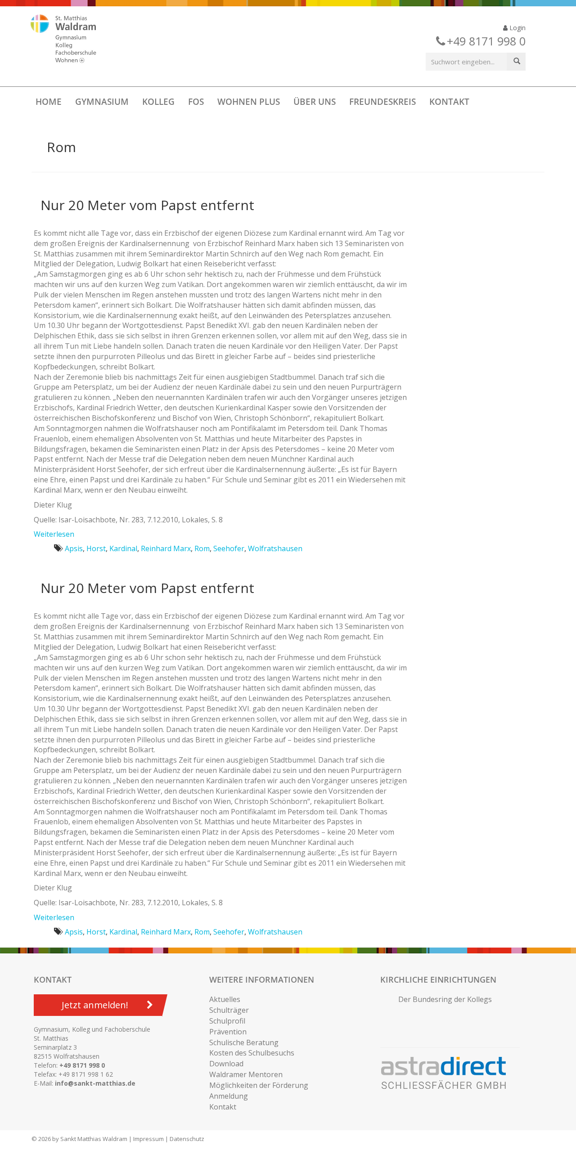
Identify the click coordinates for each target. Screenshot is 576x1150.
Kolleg (158, 102)
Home (49, 102)
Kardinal (123, 548)
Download (226, 1064)
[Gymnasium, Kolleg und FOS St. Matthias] (71, 40)
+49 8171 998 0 (82, 1065)
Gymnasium (102, 102)
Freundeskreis (382, 102)
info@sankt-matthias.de (95, 1083)
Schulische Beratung (244, 1042)
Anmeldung (228, 1096)
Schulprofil (227, 1021)
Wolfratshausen (275, 548)
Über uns (314, 102)
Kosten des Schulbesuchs (251, 1053)
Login (517, 27)
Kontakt (449, 102)
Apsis (74, 548)
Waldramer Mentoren (246, 1074)
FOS (196, 102)
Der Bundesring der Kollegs (445, 999)
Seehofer (228, 548)
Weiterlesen (54, 534)
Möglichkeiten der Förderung (258, 1085)
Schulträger (229, 1010)
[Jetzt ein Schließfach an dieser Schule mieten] (447, 1073)
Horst (96, 548)
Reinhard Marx (166, 548)
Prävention (228, 1032)
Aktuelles (224, 999)
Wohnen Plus (248, 102)
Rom (202, 548)
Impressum (148, 1139)
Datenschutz (187, 1139)
